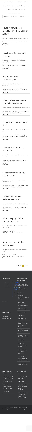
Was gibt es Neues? (14, 161)
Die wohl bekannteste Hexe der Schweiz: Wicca (7, 386)
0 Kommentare (13, 90)
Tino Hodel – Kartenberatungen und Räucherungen (23, 358)
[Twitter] (5, 306)
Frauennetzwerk (22, 312)
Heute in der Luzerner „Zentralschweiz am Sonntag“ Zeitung (15, 31)
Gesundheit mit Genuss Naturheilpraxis (22, 317)
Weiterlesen (5, 45)
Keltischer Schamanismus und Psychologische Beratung (23, 324)
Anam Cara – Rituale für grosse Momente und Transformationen (23, 286)
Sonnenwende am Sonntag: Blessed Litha (22, 386)
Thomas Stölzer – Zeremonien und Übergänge (22, 351)
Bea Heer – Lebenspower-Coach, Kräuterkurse (23, 297)
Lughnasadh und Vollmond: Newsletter (22, 378)
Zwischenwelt (7, 42)
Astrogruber (21, 292)
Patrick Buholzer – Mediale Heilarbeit (22, 335)
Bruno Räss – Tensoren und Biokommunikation (23, 303)
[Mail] (11, 306)
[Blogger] (9, 306)
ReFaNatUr (21, 340)
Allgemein (23, 42)
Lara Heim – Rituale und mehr (23, 331)
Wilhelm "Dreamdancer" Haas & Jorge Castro (18, 409)
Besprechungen (6, 136)
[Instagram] (7, 306)
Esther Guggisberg (22, 308)
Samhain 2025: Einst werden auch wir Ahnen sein (23, 394)
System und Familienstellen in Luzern (22, 345)
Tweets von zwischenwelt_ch (6, 317)
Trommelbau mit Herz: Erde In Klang (22, 363)
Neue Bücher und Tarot (15, 136)
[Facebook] (2, 306)
